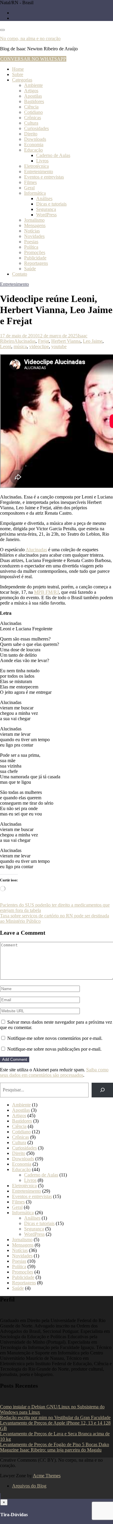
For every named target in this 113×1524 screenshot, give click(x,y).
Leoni (5, 346)
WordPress (46, 214)
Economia (33, 144)
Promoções (34, 252)
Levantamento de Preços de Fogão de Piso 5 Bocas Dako (54, 1444)
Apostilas (33, 96)
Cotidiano (33, 112)
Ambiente (33, 85)
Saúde (30, 268)
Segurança (46, 209)
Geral (29, 187)
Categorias (22, 79)
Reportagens (36, 263)
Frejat (43, 341)
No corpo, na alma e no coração (30, 38)
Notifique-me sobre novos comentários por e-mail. (54, 1038)
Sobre (17, 74)
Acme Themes (47, 1475)
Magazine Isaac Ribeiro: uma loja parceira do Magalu (51, 1449)
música (20, 346)
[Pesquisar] (102, 1090)
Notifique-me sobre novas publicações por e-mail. (54, 1049)
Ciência (31, 106)
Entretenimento (38, 171)
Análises (44, 198)
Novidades (34, 236)
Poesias (31, 241)
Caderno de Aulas (53, 155)
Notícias (32, 230)
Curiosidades (36, 128)
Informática (35, 193)
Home (18, 69)
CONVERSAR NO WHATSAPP (33, 58)
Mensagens (35, 225)
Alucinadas (25, 341)
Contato (19, 274)
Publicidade (35, 257)
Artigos (31, 90)
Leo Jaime (92, 341)
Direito (30, 133)
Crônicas (32, 117)
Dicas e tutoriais (51, 203)
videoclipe (39, 346)
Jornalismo (34, 220)
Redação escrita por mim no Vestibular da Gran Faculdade (55, 1417)
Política (31, 247)
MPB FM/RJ (46, 592)
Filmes (30, 182)
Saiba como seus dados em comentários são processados (54, 1072)
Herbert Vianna (65, 341)
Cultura (31, 123)
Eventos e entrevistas (44, 176)
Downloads (35, 139)
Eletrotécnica (36, 166)
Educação (33, 149)
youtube (59, 346)
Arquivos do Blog (29, 1485)
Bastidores (34, 101)
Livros (42, 160)
